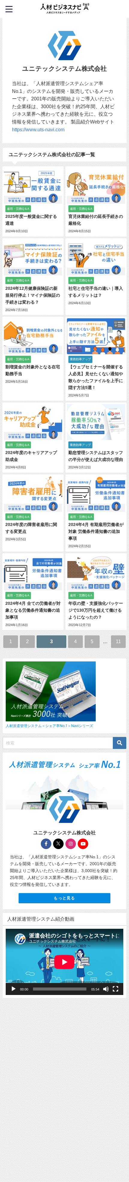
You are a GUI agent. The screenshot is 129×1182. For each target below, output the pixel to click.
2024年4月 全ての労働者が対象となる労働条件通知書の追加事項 (33, 610)
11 (118, 641)
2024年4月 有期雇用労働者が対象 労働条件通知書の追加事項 (96, 531)
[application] (64, 962)
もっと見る (64, 898)
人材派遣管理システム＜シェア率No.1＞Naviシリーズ (49, 725)
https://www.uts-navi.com (38, 129)
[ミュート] (106, 989)
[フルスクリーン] (115, 989)
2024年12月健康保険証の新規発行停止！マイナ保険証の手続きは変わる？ (32, 295)
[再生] (13, 989)
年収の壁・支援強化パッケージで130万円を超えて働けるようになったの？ (95, 610)
